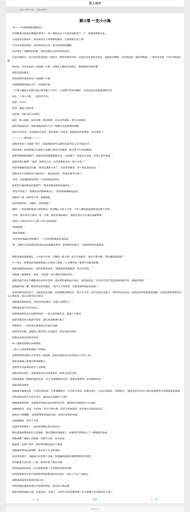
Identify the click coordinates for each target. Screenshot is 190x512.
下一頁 (154, 499)
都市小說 (29, 10)
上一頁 (35, 499)
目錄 (94, 499)
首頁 (21, 10)
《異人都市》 (42, 10)
